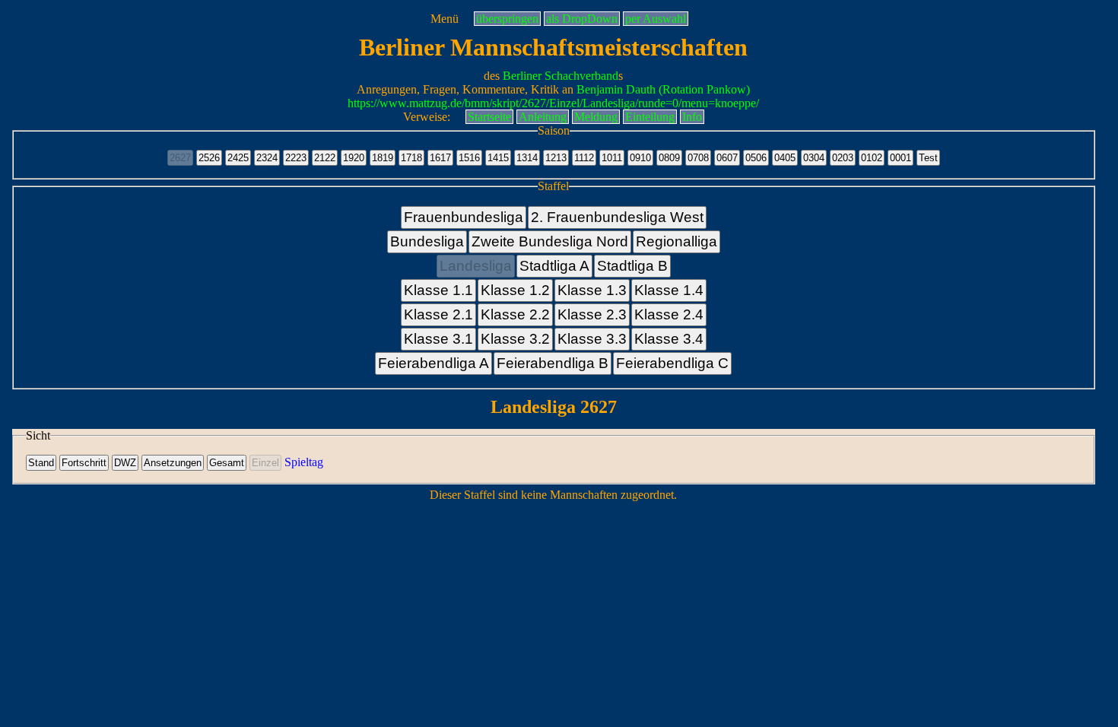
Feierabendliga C (672, 363)
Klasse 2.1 (438, 314)
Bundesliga (427, 241)
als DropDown (582, 18)
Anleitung (543, 116)
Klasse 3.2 (515, 339)
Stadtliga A (554, 266)
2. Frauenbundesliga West (617, 217)
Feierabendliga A (433, 363)
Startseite (489, 116)
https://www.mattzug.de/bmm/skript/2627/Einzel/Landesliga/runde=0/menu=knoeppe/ (553, 103)
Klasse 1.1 (438, 290)
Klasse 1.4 (669, 290)
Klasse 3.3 (592, 339)
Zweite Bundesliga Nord (550, 241)
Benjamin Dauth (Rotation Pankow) (663, 89)
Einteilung (650, 116)
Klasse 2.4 (669, 314)
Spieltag (303, 462)
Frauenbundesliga (463, 217)
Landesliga (476, 266)
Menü (444, 18)
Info (692, 116)
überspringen (507, 18)
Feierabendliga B (552, 363)
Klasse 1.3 (592, 290)
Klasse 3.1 (438, 339)
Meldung (596, 116)
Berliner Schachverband (560, 75)
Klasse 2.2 (515, 314)
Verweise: (426, 116)
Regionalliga (676, 241)
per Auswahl (655, 18)
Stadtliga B (632, 266)
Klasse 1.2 (515, 290)
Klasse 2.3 (592, 314)
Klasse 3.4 (669, 339)
